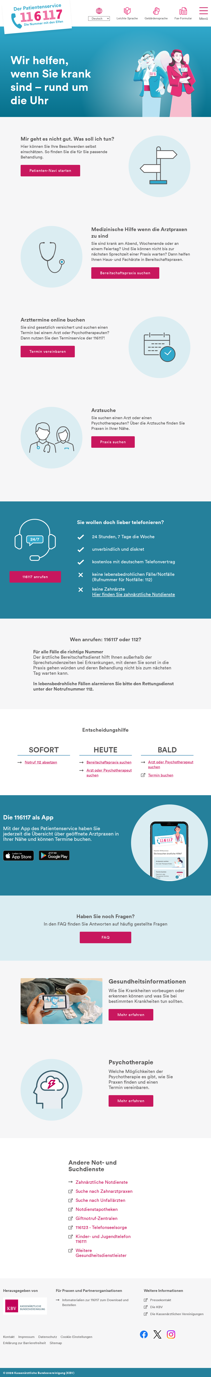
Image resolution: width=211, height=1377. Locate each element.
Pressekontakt (160, 1300)
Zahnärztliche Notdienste (102, 1182)
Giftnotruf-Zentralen (96, 1218)
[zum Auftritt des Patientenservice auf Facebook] (144, 1334)
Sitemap (56, 1343)
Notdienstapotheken (97, 1209)
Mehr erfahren (130, 1014)
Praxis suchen (113, 442)
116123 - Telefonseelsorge (101, 1227)
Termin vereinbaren (47, 351)
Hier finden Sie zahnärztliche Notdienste (133, 594)
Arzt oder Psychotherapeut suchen (109, 773)
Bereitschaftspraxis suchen (125, 273)
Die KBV (156, 1307)
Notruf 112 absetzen (41, 762)
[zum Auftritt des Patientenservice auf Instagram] (171, 1334)
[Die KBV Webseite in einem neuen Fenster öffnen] (25, 1306)
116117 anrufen (35, 576)
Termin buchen (160, 775)
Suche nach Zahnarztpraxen (104, 1191)
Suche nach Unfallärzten (100, 1200)
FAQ (106, 937)
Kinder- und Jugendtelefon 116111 (103, 1239)
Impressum (26, 1337)
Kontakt (9, 1337)
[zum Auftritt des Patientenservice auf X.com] (157, 1334)
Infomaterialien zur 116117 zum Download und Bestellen (95, 1302)
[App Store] (18, 855)
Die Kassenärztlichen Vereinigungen (177, 1314)
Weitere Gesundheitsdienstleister (101, 1253)
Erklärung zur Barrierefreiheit (24, 1343)
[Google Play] (54, 855)
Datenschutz (47, 1337)
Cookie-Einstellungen (76, 1337)
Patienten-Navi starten (50, 170)
